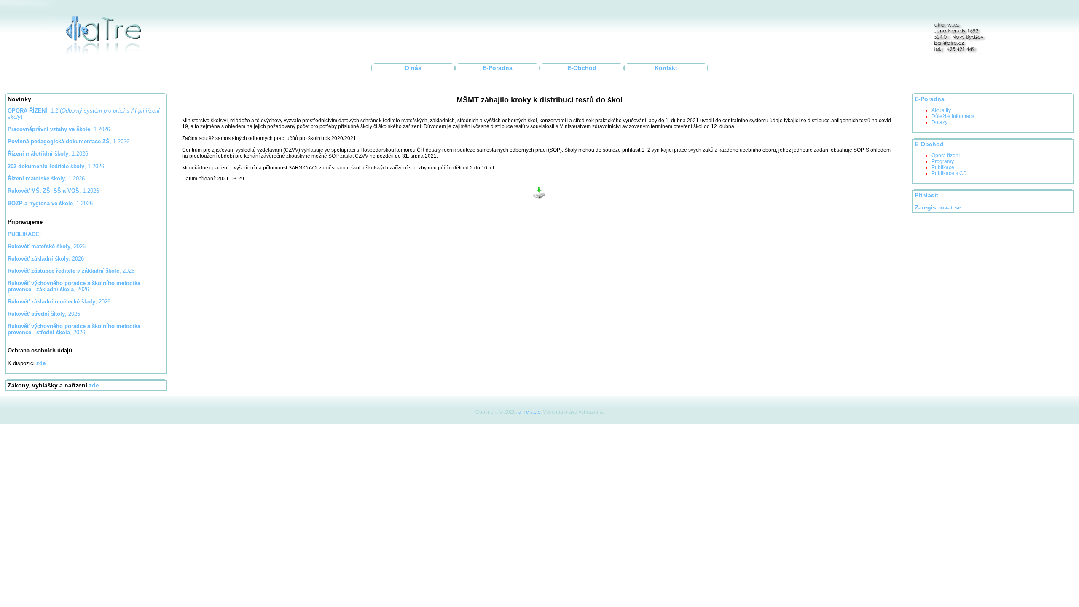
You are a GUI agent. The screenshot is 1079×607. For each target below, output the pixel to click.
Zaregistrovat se (938, 207)
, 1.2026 (68, 141)
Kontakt (666, 68)
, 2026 (47, 246)
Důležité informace (952, 116)
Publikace (942, 167)
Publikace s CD (949, 173)
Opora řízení (945, 155)
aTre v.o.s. (530, 412)
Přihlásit (926, 195)
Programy (942, 161)
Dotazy (939, 122)
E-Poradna (498, 68)
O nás (413, 68)
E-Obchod (581, 68)
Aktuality (941, 110)
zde (94, 385)
